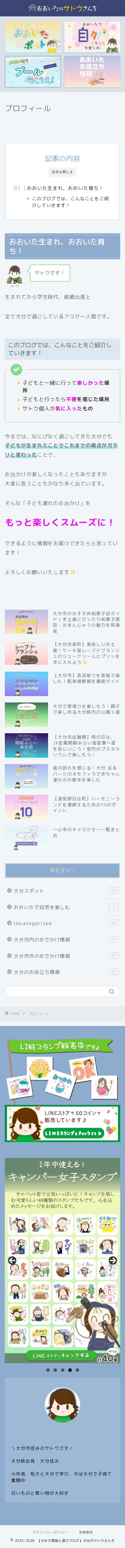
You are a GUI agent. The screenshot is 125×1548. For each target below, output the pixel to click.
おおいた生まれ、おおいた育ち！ (65, 188)
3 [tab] (62, 1370)
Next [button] (113, 1260)
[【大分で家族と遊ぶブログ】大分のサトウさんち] (62, 11)
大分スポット (65, 891)
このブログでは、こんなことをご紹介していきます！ (70, 201)
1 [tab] (48, 1370)
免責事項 (86, 1532)
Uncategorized (65, 923)
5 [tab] (77, 1370)
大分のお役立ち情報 (65, 972)
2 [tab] (55, 1370)
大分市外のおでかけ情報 (65, 956)
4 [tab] (70, 1370)
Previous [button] (12, 1260)
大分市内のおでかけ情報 (65, 939)
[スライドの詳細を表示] (62, 1260)
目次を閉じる (62, 172)
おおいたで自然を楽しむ (64, 907)
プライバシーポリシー (50, 1532)
